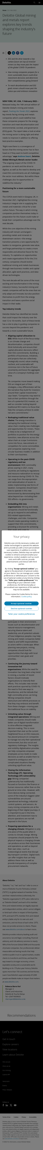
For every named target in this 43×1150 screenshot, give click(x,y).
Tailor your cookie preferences (21, 614)
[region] (21, 575)
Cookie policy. (26, 596)
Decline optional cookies (21, 608)
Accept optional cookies (21, 603)
